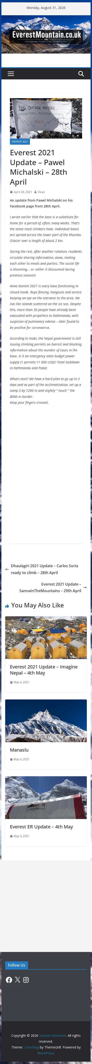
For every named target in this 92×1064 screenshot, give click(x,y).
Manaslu (19, 750)
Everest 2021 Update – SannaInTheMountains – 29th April (50, 588)
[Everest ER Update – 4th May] (46, 779)
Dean (41, 192)
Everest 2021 (20, 141)
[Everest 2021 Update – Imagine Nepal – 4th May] (46, 619)
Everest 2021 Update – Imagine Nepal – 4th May (44, 670)
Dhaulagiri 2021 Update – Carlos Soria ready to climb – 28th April (44, 569)
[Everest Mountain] (46, 18)
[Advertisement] (46, 906)
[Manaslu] (46, 702)
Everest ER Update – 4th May (41, 826)
